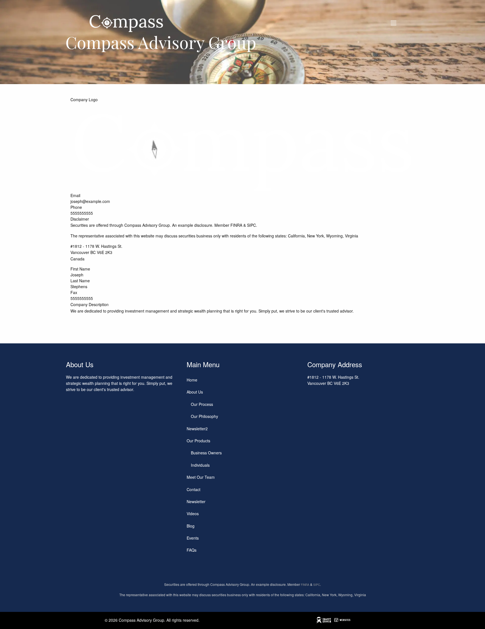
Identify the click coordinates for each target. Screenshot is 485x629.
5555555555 (81, 213)
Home (192, 380)
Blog (191, 526)
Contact (193, 489)
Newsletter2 (197, 428)
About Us (195, 392)
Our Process (202, 404)
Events (193, 538)
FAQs (191, 550)
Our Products (198, 440)
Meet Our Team (201, 477)
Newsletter (196, 501)
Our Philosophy (204, 416)
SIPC (251, 225)
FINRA (236, 225)
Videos (193, 513)
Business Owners (206, 452)
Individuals (200, 465)
